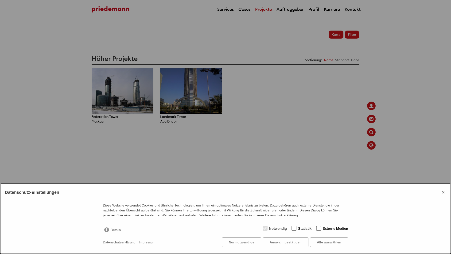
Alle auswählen (329, 242)
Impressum (147, 242)
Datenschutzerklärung (119, 242)
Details (116, 230)
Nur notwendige (241, 242)
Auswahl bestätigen (286, 242)
